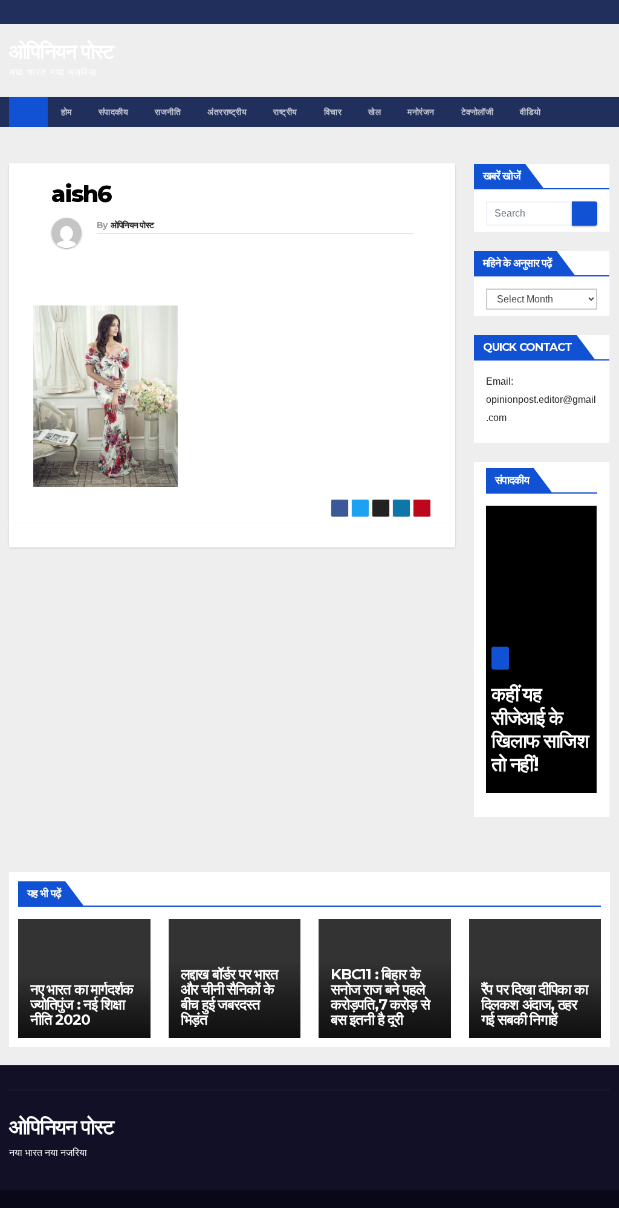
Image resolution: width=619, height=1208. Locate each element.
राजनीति (168, 111)
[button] (601, 111)
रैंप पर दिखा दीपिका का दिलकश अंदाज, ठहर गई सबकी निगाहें (534, 1004)
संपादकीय (114, 111)
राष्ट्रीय (285, 111)
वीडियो (530, 111)
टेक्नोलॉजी (477, 111)
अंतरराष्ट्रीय (227, 111)
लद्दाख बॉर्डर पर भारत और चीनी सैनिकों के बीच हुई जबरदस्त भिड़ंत (229, 996)
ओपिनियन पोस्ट (61, 51)
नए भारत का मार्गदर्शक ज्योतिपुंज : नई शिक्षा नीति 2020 (81, 1004)
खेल (374, 111)
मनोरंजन (421, 111)
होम (66, 111)
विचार (333, 111)
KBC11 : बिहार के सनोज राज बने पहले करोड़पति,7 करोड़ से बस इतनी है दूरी (380, 996)
